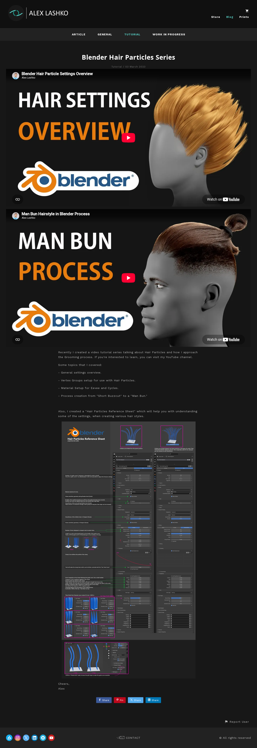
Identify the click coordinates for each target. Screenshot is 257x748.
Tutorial (132, 34)
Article (79, 34)
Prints (244, 16)
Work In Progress (169, 34)
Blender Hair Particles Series (128, 57)
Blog (229, 16)
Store (215, 16)
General (105, 34)
